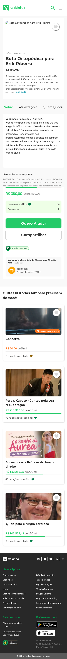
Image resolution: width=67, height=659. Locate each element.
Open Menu (61, 8)
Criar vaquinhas (10, 584)
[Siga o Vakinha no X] (56, 558)
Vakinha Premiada (44, 589)
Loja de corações (44, 584)
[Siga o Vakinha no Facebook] (44, 558)
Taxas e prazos (43, 579)
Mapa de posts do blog (46, 598)
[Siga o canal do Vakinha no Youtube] (50, 558)
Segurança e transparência (48, 603)
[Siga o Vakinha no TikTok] (62, 558)
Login (5, 589)
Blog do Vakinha (43, 593)
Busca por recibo (44, 607)
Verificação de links (12, 607)
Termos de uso (10, 603)
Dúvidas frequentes (45, 575)
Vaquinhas (8, 579)
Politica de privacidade (13, 598)
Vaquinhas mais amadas (14, 593)
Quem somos (9, 575)
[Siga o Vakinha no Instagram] (38, 558)
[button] (33, 35)
